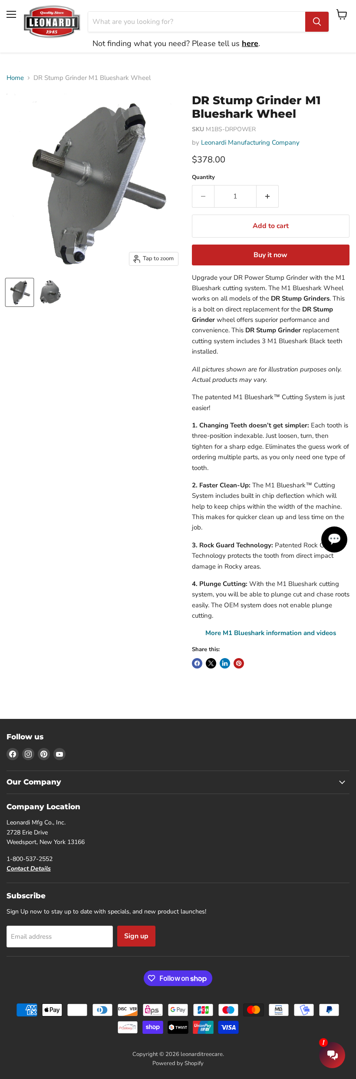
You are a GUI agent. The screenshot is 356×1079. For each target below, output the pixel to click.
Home (15, 78)
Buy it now (270, 255)
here (250, 43)
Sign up (136, 936)
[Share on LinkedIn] (225, 663)
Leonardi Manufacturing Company (250, 142)
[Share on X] (211, 663)
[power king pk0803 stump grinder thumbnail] (19, 292)
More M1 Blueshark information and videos (270, 633)
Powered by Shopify (178, 1063)
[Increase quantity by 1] (268, 196)
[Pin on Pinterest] (239, 663)
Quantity (203, 177)
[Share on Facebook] (197, 663)
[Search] (317, 22)
